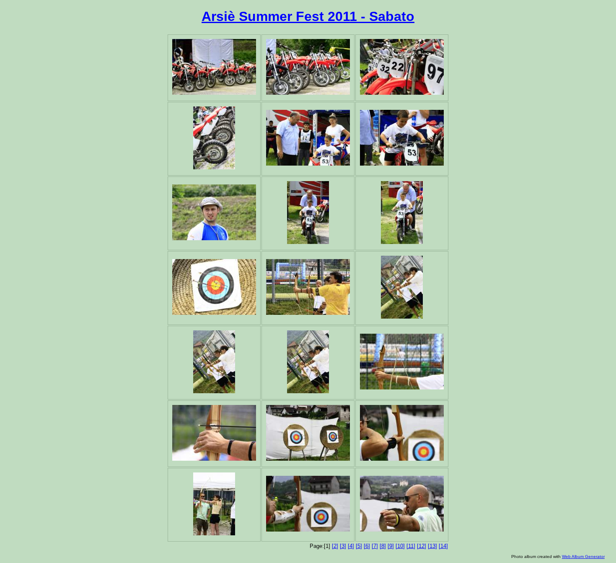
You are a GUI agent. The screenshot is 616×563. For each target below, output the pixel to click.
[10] (400, 546)
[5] (359, 546)
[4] (351, 546)
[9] (391, 546)
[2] (335, 546)
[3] (343, 546)
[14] (443, 546)
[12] (421, 546)
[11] (410, 546)
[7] (375, 546)
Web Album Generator (583, 556)
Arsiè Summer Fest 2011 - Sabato (308, 16)
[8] (383, 546)
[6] (367, 546)
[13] (432, 546)
